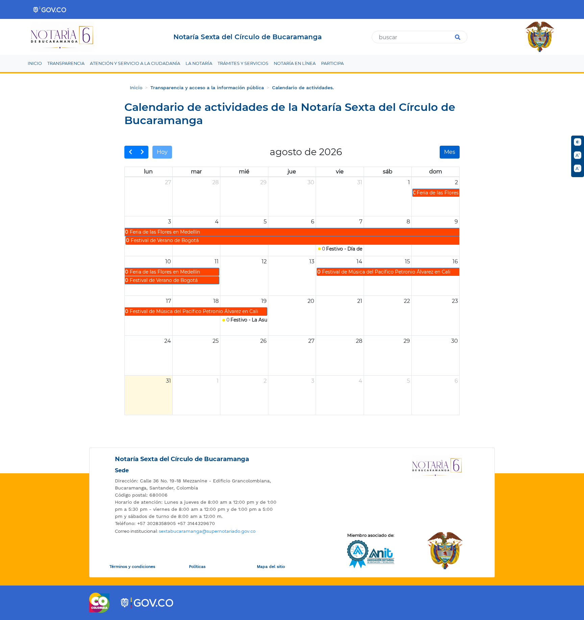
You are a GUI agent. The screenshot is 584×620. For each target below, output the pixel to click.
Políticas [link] (197, 566)
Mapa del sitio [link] (271, 566)
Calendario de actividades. (303, 87)
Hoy (162, 152)
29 (263, 182)
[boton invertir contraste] (578, 142)
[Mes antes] (130, 152)
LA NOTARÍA (199, 63)
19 (264, 301)
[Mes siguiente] (142, 152)
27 (168, 182)
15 (407, 261)
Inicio (136, 87)
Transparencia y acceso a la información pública (207, 87)
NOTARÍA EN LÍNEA (295, 63)
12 (264, 261)
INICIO (35, 63)
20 (311, 301)
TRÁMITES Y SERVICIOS (243, 63)
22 (407, 301)
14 (359, 261)
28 (215, 182)
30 (311, 182)
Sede (122, 470)
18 (216, 301)
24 (167, 341)
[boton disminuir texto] (578, 168)
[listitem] (196, 484)
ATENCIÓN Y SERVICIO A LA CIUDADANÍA (135, 63)
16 (455, 261)
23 (455, 301)
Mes (449, 152)
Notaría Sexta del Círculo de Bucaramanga (182, 459)
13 (311, 261)
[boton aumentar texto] (578, 155)
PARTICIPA (332, 63)
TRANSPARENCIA (65, 63)
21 (359, 301)
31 (359, 182)
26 (263, 341)
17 (168, 301)
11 (217, 261)
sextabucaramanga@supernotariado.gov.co (207, 531)
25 (216, 341)
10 (168, 261)
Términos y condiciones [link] (132, 566)
